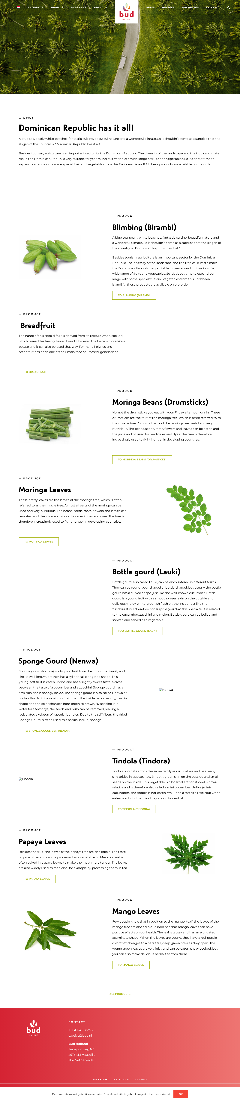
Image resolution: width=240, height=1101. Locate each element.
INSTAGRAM (120, 1079)
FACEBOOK (100, 1079)
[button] (213, 7)
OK (181, 1094)
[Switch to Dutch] (28, 7)
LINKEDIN (141, 1079)
